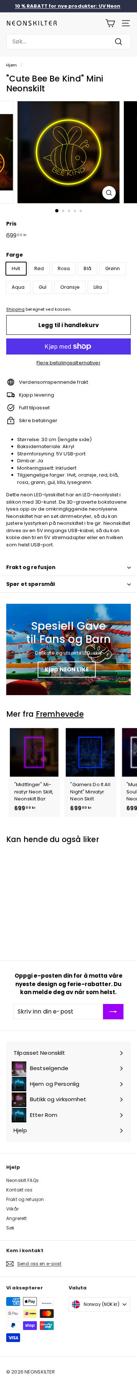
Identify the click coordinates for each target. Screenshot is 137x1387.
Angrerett (16, 1218)
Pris (11, 223)
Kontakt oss (19, 1190)
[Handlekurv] (110, 23)
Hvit (16, 268)
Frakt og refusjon (31, 567)
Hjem (11, 65)
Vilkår (12, 1209)
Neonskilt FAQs (22, 1180)
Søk (10, 1228)
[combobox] (68, 41)
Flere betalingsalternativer (68, 362)
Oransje (70, 287)
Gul (42, 287)
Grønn (112, 268)
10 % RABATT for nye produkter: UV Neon (68, 6)
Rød (39, 268)
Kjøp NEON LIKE (67, 669)
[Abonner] (113, 1011)
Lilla (98, 287)
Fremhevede (60, 714)
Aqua (18, 287)
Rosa (64, 268)
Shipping (15, 309)
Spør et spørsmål (30, 584)
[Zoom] (109, 193)
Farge (14, 254)
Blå (87, 268)
